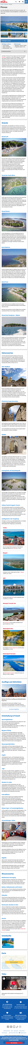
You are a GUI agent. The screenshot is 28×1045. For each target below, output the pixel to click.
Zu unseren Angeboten (14, 709)
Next (26, 35)
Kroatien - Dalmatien (4, 4)
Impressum (16, 1030)
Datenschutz (22, 1030)
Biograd (5, 553)
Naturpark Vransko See (9, 603)
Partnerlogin (4, 1032)
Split (4, 578)
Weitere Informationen (20, 1038)
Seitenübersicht (6, 1030)
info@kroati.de (23, 1032)
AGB (12, 1030)
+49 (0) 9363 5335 (14, 1032)
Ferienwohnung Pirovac (8, 946)
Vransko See (7, 622)
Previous (2, 35)
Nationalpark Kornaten (9, 653)
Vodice (5, 527)
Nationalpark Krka (8, 628)
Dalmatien (4, 57)
